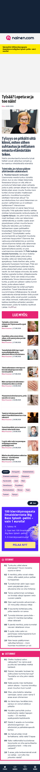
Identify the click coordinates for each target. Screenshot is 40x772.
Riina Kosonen (7, 328)
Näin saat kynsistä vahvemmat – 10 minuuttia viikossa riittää (13, 383)
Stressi (19, 490)
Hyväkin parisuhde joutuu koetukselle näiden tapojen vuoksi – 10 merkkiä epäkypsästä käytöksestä (20, 714)
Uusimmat (9, 559)
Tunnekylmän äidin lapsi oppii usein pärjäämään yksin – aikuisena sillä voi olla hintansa (13, 352)
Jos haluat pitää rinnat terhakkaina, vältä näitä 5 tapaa (21, 735)
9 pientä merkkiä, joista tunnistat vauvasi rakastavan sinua (14, 428)
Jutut (16, 481)
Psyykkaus (19, 485)
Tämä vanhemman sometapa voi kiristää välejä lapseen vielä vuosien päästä (13, 370)
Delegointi (15, 472)
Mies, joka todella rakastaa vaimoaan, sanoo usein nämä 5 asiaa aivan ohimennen (21, 695)
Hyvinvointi (7, 481)
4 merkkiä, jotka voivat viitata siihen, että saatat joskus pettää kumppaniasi (13, 338)
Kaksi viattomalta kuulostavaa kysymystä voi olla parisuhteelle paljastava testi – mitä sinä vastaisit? (22, 744)
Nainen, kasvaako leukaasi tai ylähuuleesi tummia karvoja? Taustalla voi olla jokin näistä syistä (21, 675)
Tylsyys (14, 495)
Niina (3, 106)
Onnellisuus (7, 485)
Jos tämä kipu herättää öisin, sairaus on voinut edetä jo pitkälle (20, 704)
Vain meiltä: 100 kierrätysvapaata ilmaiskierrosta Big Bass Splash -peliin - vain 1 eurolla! (19, 49)
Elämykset (25, 476)
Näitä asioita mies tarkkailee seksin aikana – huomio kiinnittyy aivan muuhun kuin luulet (22, 685)
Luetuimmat (10, 654)
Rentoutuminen (8, 490)
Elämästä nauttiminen (10, 476)
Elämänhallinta (28, 472)
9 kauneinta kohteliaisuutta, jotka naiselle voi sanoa (14, 397)
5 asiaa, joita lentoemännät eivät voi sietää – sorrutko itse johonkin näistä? (22, 755)
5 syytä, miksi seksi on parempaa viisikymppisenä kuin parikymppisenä (13, 443)
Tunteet (6, 495)
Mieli (23, 481)
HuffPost (12, 307)
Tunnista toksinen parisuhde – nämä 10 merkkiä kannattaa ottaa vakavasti (14, 415)
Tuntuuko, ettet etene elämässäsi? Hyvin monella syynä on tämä (14, 324)
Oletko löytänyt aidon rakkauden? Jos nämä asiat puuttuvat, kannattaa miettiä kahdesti (20, 663)
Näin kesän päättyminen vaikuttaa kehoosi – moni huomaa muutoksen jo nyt (14, 457)
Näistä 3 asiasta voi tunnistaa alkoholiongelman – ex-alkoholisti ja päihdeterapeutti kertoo (21, 726)
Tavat (28, 490)
